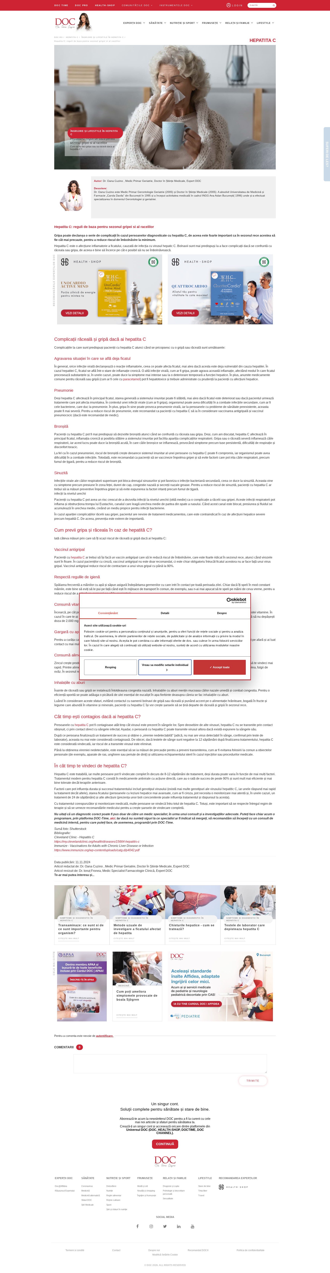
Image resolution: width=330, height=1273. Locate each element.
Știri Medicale (87, 1205)
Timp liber (202, 1191)
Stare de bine (204, 1186)
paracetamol (131, 379)
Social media (165, 1217)
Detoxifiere (111, 1186)
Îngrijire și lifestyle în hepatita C (103, 37)
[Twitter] (165, 1226)
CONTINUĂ (165, 1144)
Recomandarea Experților (238, 1178)
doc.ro (58, 37)
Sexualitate (168, 1198)
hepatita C (78, 557)
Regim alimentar (113, 1195)
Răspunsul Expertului (64, 1191)
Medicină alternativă (90, 1195)
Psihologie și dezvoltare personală (174, 1192)
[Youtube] (192, 1226)
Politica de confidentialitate (250, 1250)
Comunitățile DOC (136, 5)
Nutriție (109, 1191)
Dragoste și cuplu (171, 1186)
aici (112, 818)
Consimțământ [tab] (108, 613)
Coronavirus (87, 1186)
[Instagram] (151, 1226)
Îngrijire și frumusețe (146, 1195)
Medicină (123, 985)
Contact (116, 1250)
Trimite (253, 1080)
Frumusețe (210, 23)
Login (237, 5)
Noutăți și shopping (146, 1191)
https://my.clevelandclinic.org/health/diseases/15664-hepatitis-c (96, 841)
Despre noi (154, 1250)
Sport (108, 1205)
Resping (110, 667)
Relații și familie (237, 23)
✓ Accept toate (220, 667)
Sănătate (156, 23)
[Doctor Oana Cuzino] (74, 23)
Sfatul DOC (86, 1200)
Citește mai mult (68, 938)
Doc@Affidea (61, 1186)
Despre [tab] (222, 613)
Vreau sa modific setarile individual (165, 665)
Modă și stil (142, 1186)
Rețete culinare (113, 1200)
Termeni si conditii (75, 1250)
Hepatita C (72, 37)
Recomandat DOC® (198, 1250)
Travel (201, 1195)
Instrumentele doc (175, 5)
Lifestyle (264, 23)
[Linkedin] (179, 1226)
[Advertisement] (109, 289)
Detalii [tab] (165, 613)
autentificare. (104, 1035)
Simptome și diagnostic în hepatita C (76, 919)
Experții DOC (132, 23)
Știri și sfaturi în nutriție (116, 1209)
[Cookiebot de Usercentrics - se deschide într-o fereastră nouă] (229, 600)
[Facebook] (137, 1226)
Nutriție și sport (183, 23)
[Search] (273, 5)
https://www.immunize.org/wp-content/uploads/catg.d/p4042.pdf (96, 850)
